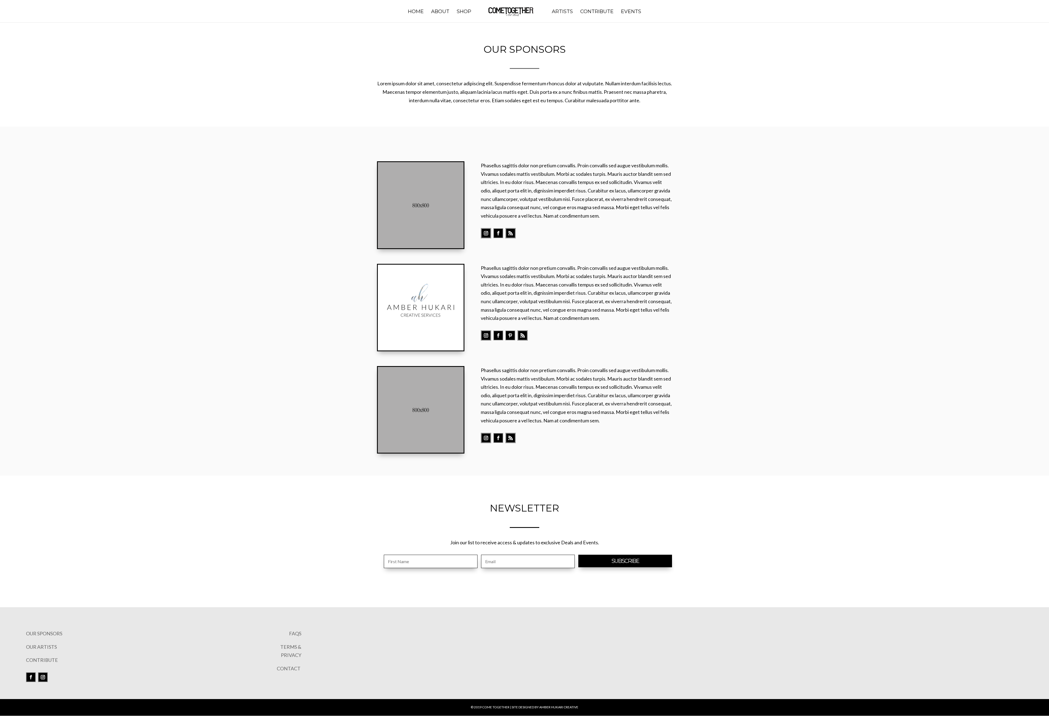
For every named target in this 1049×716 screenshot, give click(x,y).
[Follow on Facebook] (498, 233)
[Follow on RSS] (510, 233)
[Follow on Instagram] (486, 233)
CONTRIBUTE (42, 660)
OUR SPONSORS (44, 633)
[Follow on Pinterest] (510, 335)
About (440, 12)
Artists (562, 12)
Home (416, 12)
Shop (464, 12)
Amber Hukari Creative (558, 707)
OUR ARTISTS (41, 647)
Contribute (597, 12)
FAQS (295, 633)
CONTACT (289, 668)
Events (631, 12)
